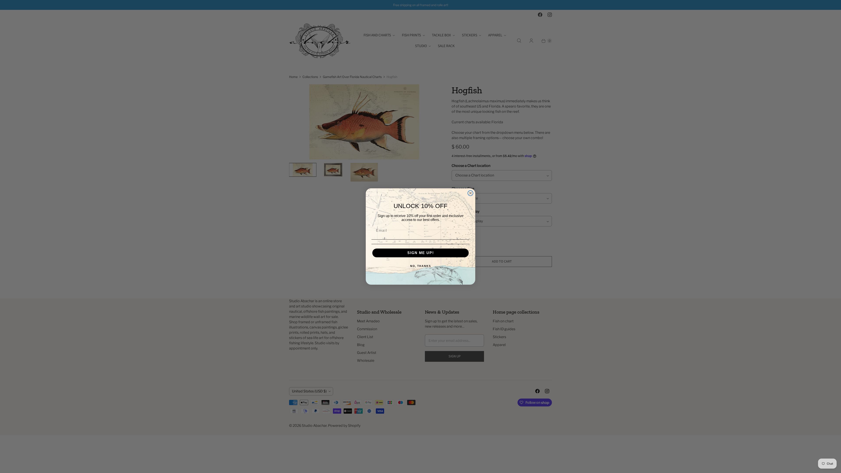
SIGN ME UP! (420, 253)
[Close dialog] (470, 193)
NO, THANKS (420, 266)
